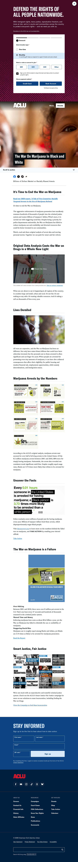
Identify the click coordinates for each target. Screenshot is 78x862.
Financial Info (18, 809)
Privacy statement (30, 842)
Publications (35, 821)
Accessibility (53, 842)
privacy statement (18, 762)
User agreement (17, 842)
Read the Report (19, 638)
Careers (16, 801)
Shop (53, 805)
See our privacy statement (55, 285)
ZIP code (17, 752)
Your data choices (42, 842)
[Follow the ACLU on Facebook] (15, 784)
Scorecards (35, 825)
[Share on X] (18, 177)
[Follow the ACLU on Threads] (37, 784)
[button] (39, 170)
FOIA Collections (37, 809)
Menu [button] (51, 106)
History (16, 813)
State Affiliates (18, 817)
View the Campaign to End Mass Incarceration (30, 705)
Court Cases (35, 805)
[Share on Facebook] (14, 177)
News (33, 817)
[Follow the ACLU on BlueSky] (42, 784)
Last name (39, 737)
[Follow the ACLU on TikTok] (31, 784)
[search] (62, 849)
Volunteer (54, 813)
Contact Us (17, 805)
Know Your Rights (37, 813)
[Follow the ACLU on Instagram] (26, 784)
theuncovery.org (23, 529)
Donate (60, 106)
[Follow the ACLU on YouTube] (21, 784)
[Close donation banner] (74, 3)
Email (16, 745)
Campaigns (35, 801)
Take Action (17, 538)
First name (17, 737)
